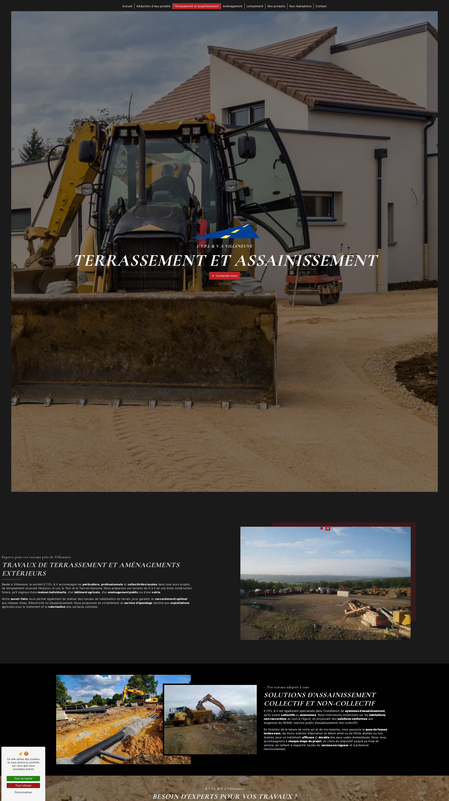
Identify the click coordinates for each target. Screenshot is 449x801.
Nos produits (276, 6)
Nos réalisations (300, 6)
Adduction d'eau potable (153, 6)
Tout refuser (23, 785)
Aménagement (233, 6)
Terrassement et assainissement (197, 6)
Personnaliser (23, 792)
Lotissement (255, 6)
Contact (321, 6)
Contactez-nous (226, 275)
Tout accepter (23, 778)
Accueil (127, 6)
